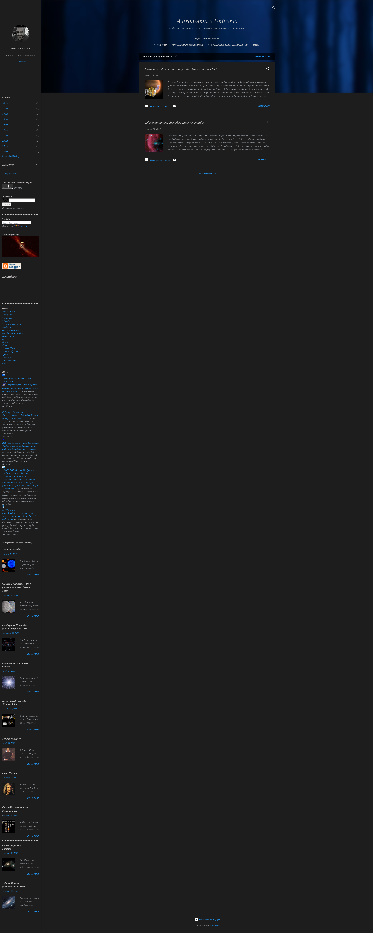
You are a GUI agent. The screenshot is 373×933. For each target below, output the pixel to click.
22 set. (5, 140)
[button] (268, 69)
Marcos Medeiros (20, 48)
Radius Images (214, 925)
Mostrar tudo (262, 56)
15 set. (5, 119)
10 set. (5, 102)
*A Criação (160, 44)
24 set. (5, 151)
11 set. (5, 108)
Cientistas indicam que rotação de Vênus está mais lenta (181, 69)
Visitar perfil (21, 61)
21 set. (5, 135)
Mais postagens (207, 173)
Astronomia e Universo (207, 20)
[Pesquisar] (273, 7)
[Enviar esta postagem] (174, 107)
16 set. (5, 124)
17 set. (5, 129)
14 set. (5, 113)
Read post (264, 105)
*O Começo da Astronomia (187, 44)
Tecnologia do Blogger (209, 919)
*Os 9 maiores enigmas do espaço (228, 44)
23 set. (5, 145)
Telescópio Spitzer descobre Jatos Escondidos (174, 122)
